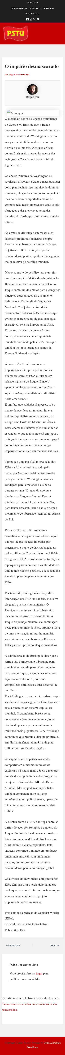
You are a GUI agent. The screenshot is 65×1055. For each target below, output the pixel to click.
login (39, 973)
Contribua (48, 8)
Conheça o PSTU (19, 8)
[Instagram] (31, 20)
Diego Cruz (32, 97)
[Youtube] (38, 20)
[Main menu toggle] (57, 34)
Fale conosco (32, 14)
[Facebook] (27, 20)
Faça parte (35, 8)
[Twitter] (34, 20)
